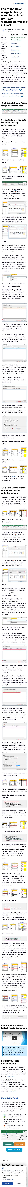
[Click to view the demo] (20, 90)
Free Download (15, 46)
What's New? (15, 57)
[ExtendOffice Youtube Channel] (9, 1164)
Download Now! (15, 1054)
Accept (7, 1183)
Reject (19, 1183)
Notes (14, 476)
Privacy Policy (10, 1179)
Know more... (11, 1076)
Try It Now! (8, 1144)
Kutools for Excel (9, 1098)
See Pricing (19, 1144)
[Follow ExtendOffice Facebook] (2, 1164)
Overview (14, 43)
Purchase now (15, 50)
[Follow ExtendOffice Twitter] (6, 1164)
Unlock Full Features (14, 1149)
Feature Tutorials (16, 53)
